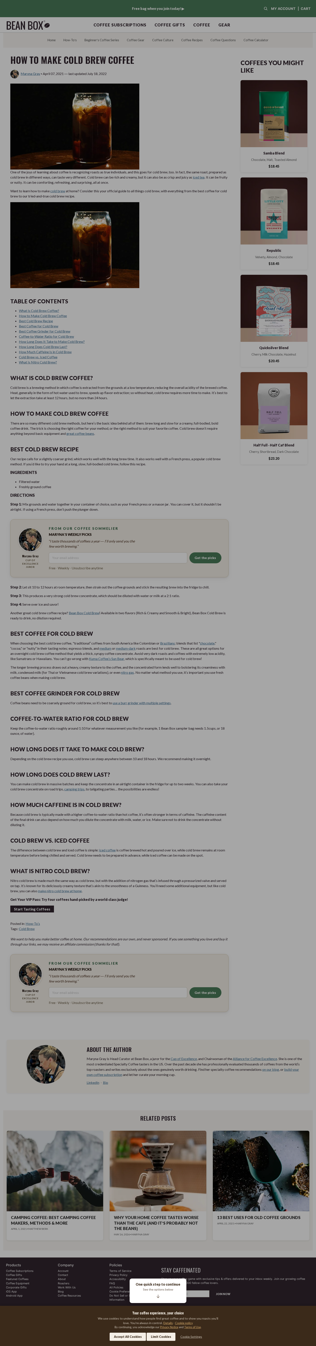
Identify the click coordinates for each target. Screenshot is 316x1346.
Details (168, 1323)
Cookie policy (184, 1323)
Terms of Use (192, 1327)
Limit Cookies (161, 1336)
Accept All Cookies (128, 1336)
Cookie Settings (191, 1336)
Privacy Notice (169, 1327)
